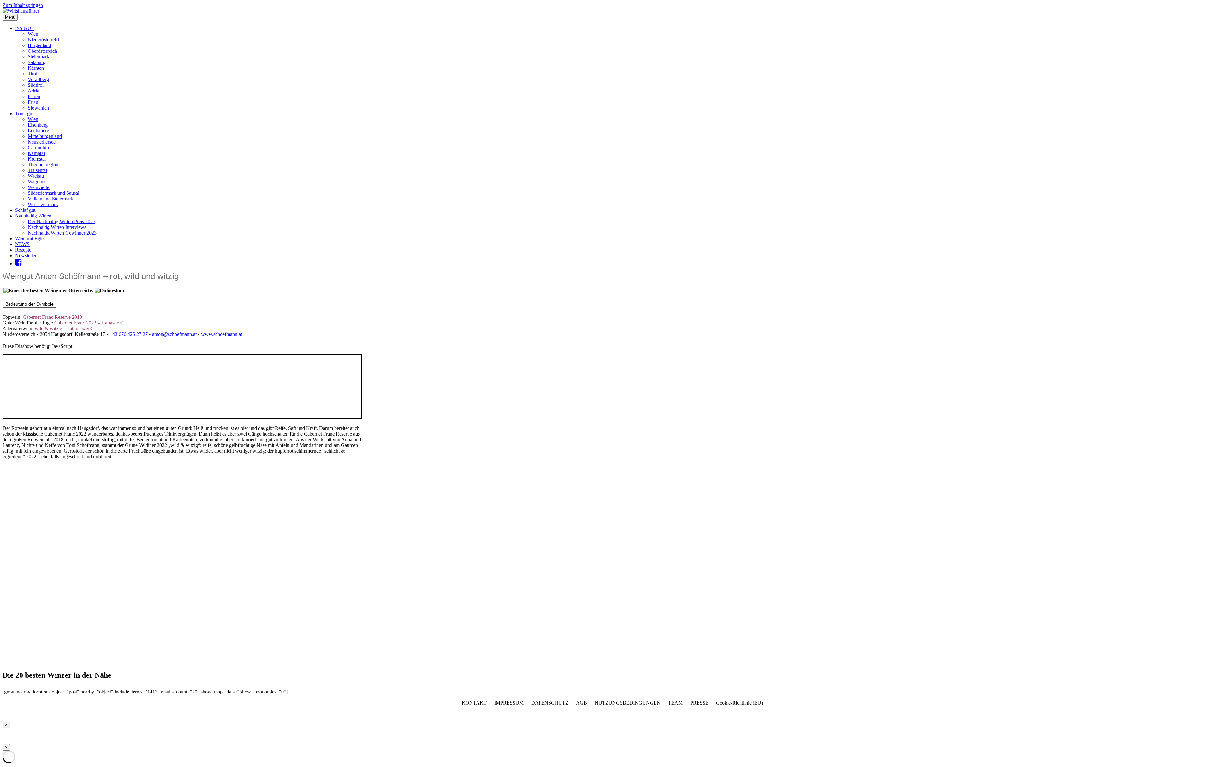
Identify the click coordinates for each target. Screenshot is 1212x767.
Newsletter (26, 255)
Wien (33, 34)
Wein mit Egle (29, 238)
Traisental (37, 170)
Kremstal (37, 159)
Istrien (34, 96)
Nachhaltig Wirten (33, 215)
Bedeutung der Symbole (29, 303)
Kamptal (36, 153)
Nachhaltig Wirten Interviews (57, 227)
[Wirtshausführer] (21, 11)
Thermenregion (43, 164)
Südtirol (36, 85)
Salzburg (36, 62)
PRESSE (699, 702)
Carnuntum (39, 147)
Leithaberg (38, 130)
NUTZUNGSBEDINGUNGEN (628, 702)
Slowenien (38, 107)
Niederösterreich (44, 39)
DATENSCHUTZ (549, 702)
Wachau (36, 176)
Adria (33, 90)
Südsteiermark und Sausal (53, 193)
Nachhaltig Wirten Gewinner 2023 (62, 232)
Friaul (33, 102)
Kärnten (36, 68)
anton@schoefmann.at (174, 334)
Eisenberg (38, 125)
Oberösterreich (42, 51)
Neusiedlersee (42, 142)
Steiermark (38, 56)
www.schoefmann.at (221, 334)
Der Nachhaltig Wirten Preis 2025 (61, 221)
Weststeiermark (43, 204)
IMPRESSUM (509, 702)
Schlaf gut (25, 210)
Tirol (32, 73)
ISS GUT (24, 28)
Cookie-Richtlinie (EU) (739, 702)
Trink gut (24, 113)
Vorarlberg (38, 79)
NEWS (22, 244)
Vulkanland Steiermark (51, 198)
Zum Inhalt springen (23, 5)
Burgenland (39, 45)
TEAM (675, 702)
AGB (581, 702)
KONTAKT (474, 702)
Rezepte (23, 250)
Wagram (36, 181)
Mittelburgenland (45, 136)
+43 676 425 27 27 (129, 334)
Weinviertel (39, 187)
